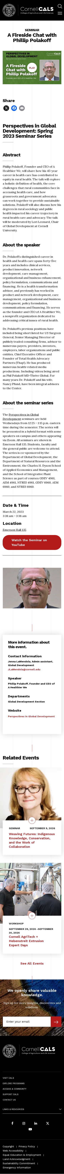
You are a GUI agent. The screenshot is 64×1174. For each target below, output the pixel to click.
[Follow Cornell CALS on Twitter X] (47, 1123)
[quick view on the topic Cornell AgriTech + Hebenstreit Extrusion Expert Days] (32, 915)
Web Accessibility (13, 1150)
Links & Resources (13, 1109)
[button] (60, 13)
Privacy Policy (26, 1146)
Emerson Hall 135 (14, 530)
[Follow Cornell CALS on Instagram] (23, 1123)
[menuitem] (60, 6)
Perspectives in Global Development (31, 716)
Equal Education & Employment (22, 1154)
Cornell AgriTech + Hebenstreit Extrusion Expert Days (26, 941)
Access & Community (14, 1089)
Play (33, 69)
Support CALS (10, 1094)
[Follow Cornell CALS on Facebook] (12, 1123)
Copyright (8, 1146)
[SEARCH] (60, 6)
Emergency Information (17, 1167)
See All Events (32, 963)
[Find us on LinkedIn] (35, 1123)
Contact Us (9, 1100)
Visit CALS (8, 1078)
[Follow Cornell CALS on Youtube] (30, 1129)
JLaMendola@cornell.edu (24, 669)
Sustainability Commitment (19, 1163)
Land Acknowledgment (16, 1159)
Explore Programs (14, 1083)
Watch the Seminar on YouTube (29, 542)
